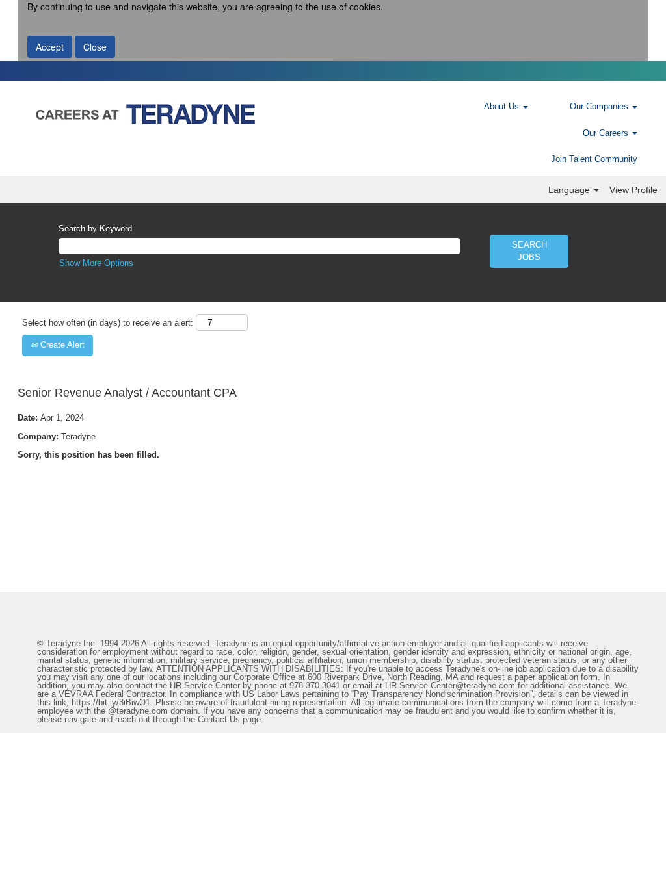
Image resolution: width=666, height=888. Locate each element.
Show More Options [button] (96, 263)
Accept (50, 46)
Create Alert (61, 345)
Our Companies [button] (600, 106)
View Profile (633, 190)
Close (95, 46)
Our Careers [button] (607, 133)
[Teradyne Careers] (232, 113)
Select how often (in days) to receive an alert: (107, 323)
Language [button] (570, 190)
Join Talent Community (594, 159)
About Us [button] (503, 106)
